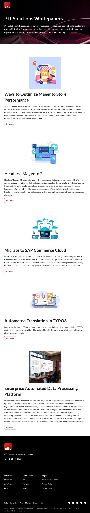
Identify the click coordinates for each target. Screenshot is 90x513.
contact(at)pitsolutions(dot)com (20, 454)
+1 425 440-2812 (14, 459)
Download (10, 124)
